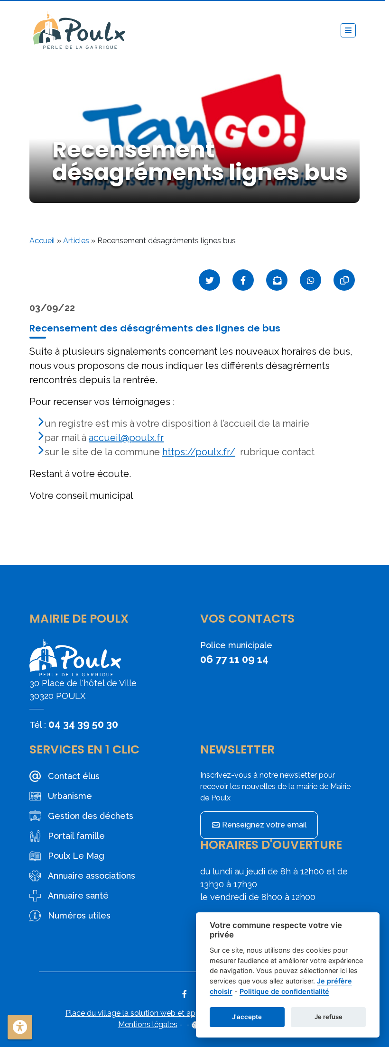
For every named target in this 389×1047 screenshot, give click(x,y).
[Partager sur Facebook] (243, 280)
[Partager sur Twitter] (209, 280)
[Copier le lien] (344, 280)
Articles (76, 240)
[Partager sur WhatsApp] (310, 280)
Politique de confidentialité (284, 991)
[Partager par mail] (276, 280)
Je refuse (329, 1016)
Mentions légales (147, 1024)
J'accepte (247, 1016)
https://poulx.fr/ (198, 452)
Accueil (42, 240)
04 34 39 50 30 (83, 724)
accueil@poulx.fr (126, 437)
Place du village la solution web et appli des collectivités (163, 1013)
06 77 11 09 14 (234, 659)
